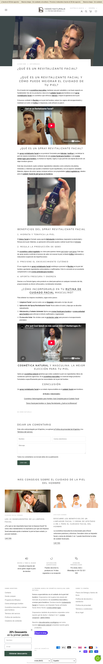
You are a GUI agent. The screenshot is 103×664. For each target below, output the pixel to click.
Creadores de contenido (13, 621)
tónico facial (23, 239)
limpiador (50, 302)
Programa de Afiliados (13, 600)
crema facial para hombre (60, 156)
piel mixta (64, 252)
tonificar (70, 153)
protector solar (52, 317)
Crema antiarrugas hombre (14, 604)
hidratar (64, 153)
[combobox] (39, 661)
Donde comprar (10, 596)
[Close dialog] (31, 630)
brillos (35, 103)
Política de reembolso (12, 617)
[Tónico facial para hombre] (51, 201)
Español (92, 8)
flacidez (36, 100)
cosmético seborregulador (30, 252)
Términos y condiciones (84, 609)
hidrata (54, 96)
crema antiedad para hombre (42, 272)
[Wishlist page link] (96, 11)
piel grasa (73, 252)
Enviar (23, 463)
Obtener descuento (18, 653)
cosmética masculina (38, 90)
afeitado (78, 242)
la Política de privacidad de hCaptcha (67, 429)
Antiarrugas (35, 64)
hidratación (50, 239)
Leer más (8, 538)
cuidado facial (55, 93)
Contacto (8, 593)
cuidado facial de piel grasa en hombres (37, 174)
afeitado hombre (60, 515)
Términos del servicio (12, 613)
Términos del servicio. (25, 432)
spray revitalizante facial (29, 153)
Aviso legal (79, 612)
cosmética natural (31, 374)
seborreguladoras (73, 171)
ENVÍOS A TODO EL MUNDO (26, 563)
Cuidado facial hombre (14, 515)
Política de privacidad (83, 605)
